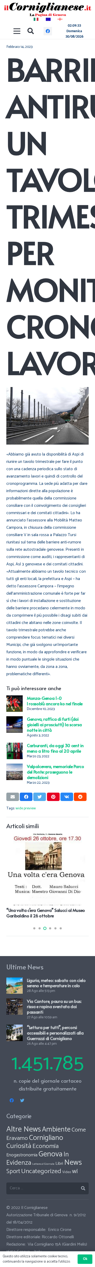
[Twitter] (22, 1100)
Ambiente (56, 1129)
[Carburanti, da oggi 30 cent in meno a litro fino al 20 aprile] (14, 746)
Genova (51, 1154)
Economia (45, 1146)
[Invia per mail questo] (12, 797)
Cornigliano (46, 1138)
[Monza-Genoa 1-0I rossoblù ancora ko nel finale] (14, 698)
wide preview (26, 808)
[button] (34, 928)
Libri (59, 1163)
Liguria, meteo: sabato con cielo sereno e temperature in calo (56, 982)
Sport (13, 1171)
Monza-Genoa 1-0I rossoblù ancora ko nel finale (55, 700)
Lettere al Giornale (43, 1164)
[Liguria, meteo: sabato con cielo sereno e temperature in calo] (14, 981)
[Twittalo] (39, 797)
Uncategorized (41, 1171)
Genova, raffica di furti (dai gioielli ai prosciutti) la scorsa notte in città (54, 724)
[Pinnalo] (53, 797)
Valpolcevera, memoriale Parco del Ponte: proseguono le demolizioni (55, 771)
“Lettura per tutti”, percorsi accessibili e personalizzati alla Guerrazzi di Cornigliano (55, 1032)
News (73, 1162)
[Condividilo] (26, 797)
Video (66, 1172)
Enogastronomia (21, 1155)
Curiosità (18, 1146)
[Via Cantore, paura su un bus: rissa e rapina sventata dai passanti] (14, 1001)
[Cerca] (31, 31)
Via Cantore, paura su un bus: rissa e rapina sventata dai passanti (54, 1006)
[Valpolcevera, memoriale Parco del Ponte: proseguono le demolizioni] (14, 767)
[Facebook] (48, 31)
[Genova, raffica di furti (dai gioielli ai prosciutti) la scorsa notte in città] (14, 719)
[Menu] (17, 31)
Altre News (23, 1129)
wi (75, 1171)
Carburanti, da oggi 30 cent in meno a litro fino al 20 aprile (55, 748)
